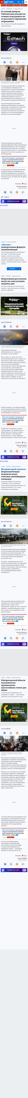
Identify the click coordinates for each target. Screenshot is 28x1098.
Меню (2, 2)
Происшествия (10, 8)
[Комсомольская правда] (8, 2)
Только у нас (10, 5)
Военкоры (17, 5)
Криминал (6, 197)
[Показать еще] (23, 62)
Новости (3, 5)
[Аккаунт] (26, 2)
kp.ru (25, 183)
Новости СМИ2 (4, 205)
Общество (5, 165)
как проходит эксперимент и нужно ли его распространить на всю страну (13, 160)
